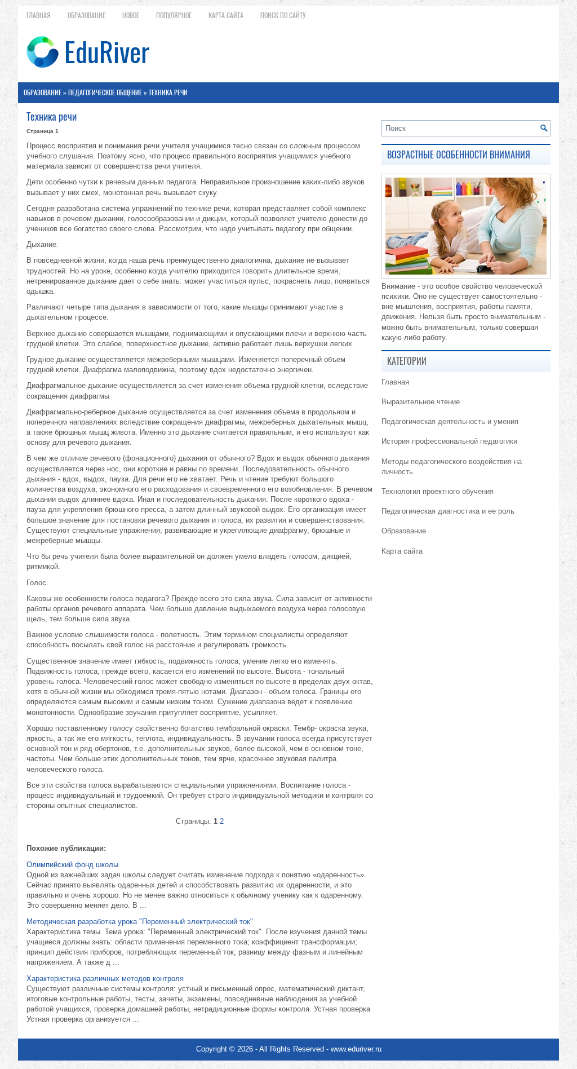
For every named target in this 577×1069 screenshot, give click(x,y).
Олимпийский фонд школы (72, 864)
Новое (130, 15)
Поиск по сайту (282, 15)
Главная (38, 15)
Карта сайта (225, 15)
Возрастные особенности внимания (458, 155)
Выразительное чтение (420, 401)
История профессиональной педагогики (449, 441)
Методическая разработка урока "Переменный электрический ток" (139, 921)
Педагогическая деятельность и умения (449, 421)
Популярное (174, 15)
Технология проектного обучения (437, 491)
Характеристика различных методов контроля (105, 978)
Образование (86, 15)
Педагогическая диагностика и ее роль (447, 511)
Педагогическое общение (105, 92)
